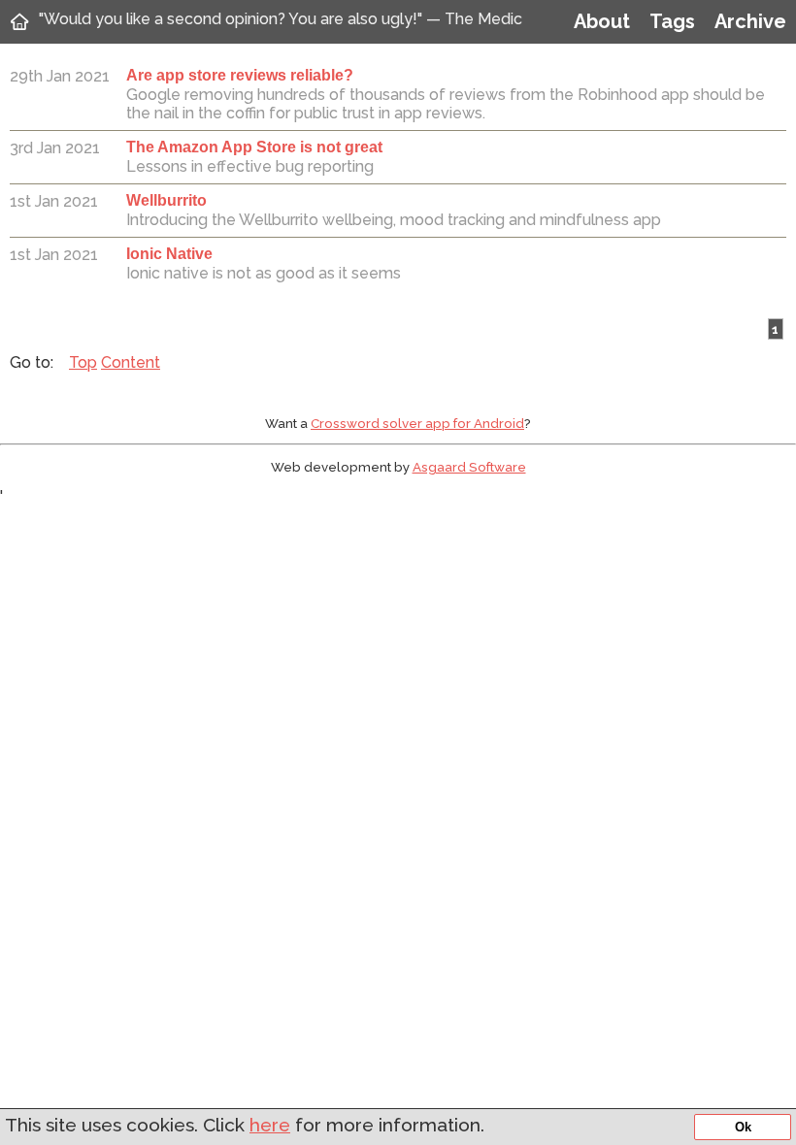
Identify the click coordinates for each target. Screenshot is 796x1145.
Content (130, 362)
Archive (750, 21)
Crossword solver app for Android (417, 423)
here (269, 1124)
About (602, 21)
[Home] (19, 21)
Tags (672, 21)
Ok (743, 1127)
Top (83, 362)
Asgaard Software (469, 466)
